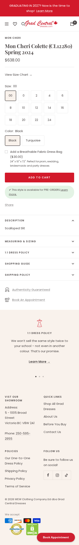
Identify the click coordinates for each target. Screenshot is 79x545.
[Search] (15, 24)
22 (36, 120)
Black (12, 140)
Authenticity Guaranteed (31, 290)
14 (49, 108)
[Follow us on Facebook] (48, 475)
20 (23, 120)
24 (49, 120)
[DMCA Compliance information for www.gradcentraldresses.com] (31, 529)
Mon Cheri (13, 38)
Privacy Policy (15, 478)
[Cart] (72, 24)
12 (36, 108)
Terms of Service (17, 486)
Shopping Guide (17, 263)
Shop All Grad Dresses (54, 406)
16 (62, 108)
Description (14, 220)
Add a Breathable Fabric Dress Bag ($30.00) (36, 158)
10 (23, 108)
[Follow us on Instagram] (57, 475)
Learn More (44, 11)
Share (9, 205)
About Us (50, 416)
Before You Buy (55, 424)
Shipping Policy (17, 275)
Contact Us (52, 432)
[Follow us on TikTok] (66, 475)
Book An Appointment (28, 300)
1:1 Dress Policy (17, 252)
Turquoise (33, 140)
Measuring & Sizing (20, 241)
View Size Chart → (18, 74)
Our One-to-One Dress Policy (17, 460)
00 (10, 95)
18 (10, 120)
